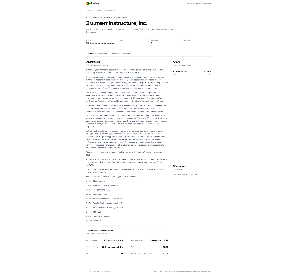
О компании (91, 54)
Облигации (115, 54)
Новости (126, 54)
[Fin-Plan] (92, 3)
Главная (89, 11)
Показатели (103, 54)
